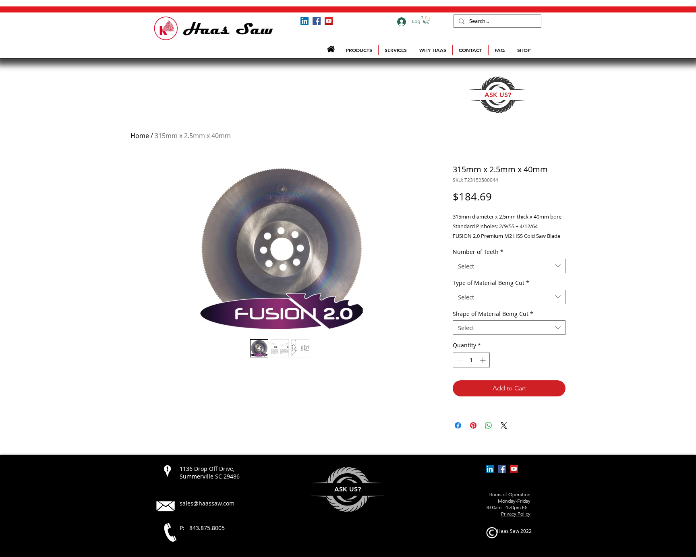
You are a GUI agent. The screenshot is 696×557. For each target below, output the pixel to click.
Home (139, 135)
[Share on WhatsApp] (488, 425)
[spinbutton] (471, 360)
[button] (426, 20)
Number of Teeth (478, 252)
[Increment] (483, 360)
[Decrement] (459, 360)
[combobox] (509, 266)
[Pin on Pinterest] (473, 425)
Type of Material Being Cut (491, 283)
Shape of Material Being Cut (493, 314)
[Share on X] (504, 425)
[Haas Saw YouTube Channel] (329, 21)
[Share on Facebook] (458, 425)
